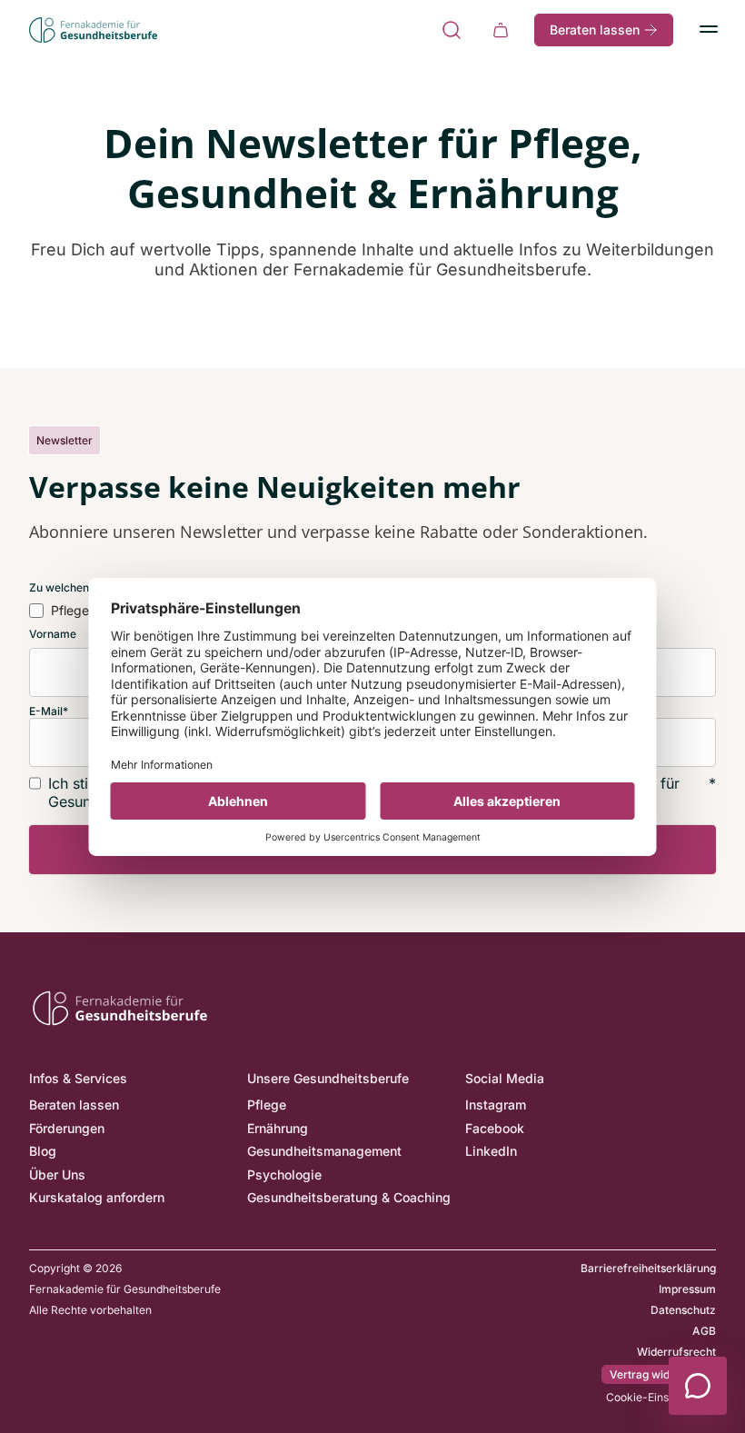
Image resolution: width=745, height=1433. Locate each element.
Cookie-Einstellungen (661, 1397)
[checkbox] (59, 611)
